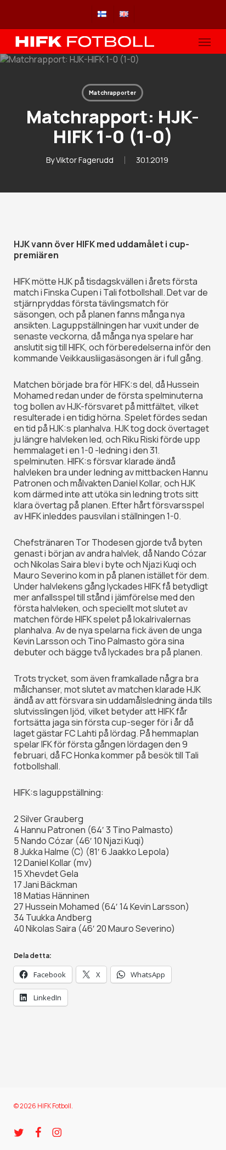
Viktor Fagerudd (85, 160)
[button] (205, 41)
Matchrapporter (112, 92)
